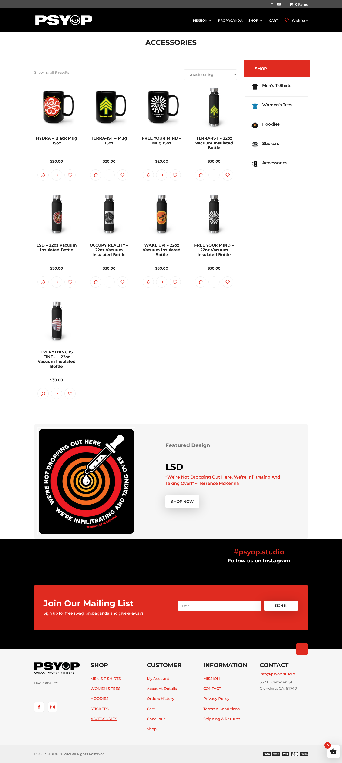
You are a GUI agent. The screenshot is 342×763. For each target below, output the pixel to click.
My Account (158, 678)
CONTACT (212, 688)
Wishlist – (299, 20)
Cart (151, 709)
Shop (152, 729)
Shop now (182, 501)
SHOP (253, 21)
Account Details (162, 688)
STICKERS (100, 709)
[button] (70, 175)
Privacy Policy (216, 698)
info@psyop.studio (277, 674)
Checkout (156, 719)
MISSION (200, 21)
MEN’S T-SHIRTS (106, 678)
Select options (56, 175)
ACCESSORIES (104, 719)
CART (273, 21)
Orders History (160, 698)
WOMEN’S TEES (106, 688)
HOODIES (100, 698)
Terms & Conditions (221, 709)
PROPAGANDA (230, 21)
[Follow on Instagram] (52, 707)
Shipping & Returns (221, 719)
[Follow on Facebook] (39, 707)
